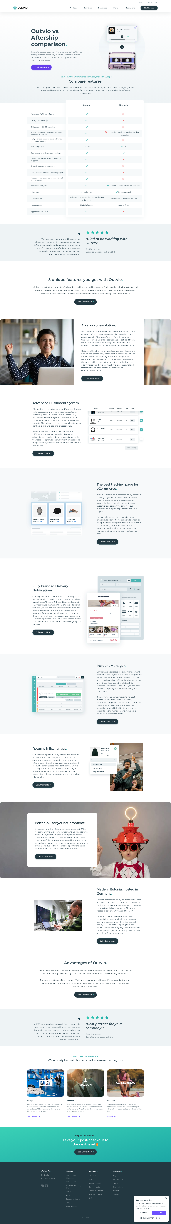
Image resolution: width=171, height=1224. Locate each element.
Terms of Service (96, 1191)
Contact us (148, 2)
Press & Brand (95, 1183)
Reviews (115, 1191)
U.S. (90, 1198)
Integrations (130, 8)
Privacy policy (95, 1187)
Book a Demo (71, 1206)
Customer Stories (73, 1199)
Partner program (96, 1194)
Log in (140, 2)
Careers (92, 1179)
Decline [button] (143, 1213)
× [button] (166, 1198)
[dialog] (151, 1209)
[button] (151, 1218)
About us (93, 1176)
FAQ (155, 2)
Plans (115, 8)
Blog (114, 1176)
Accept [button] (159, 1213)
